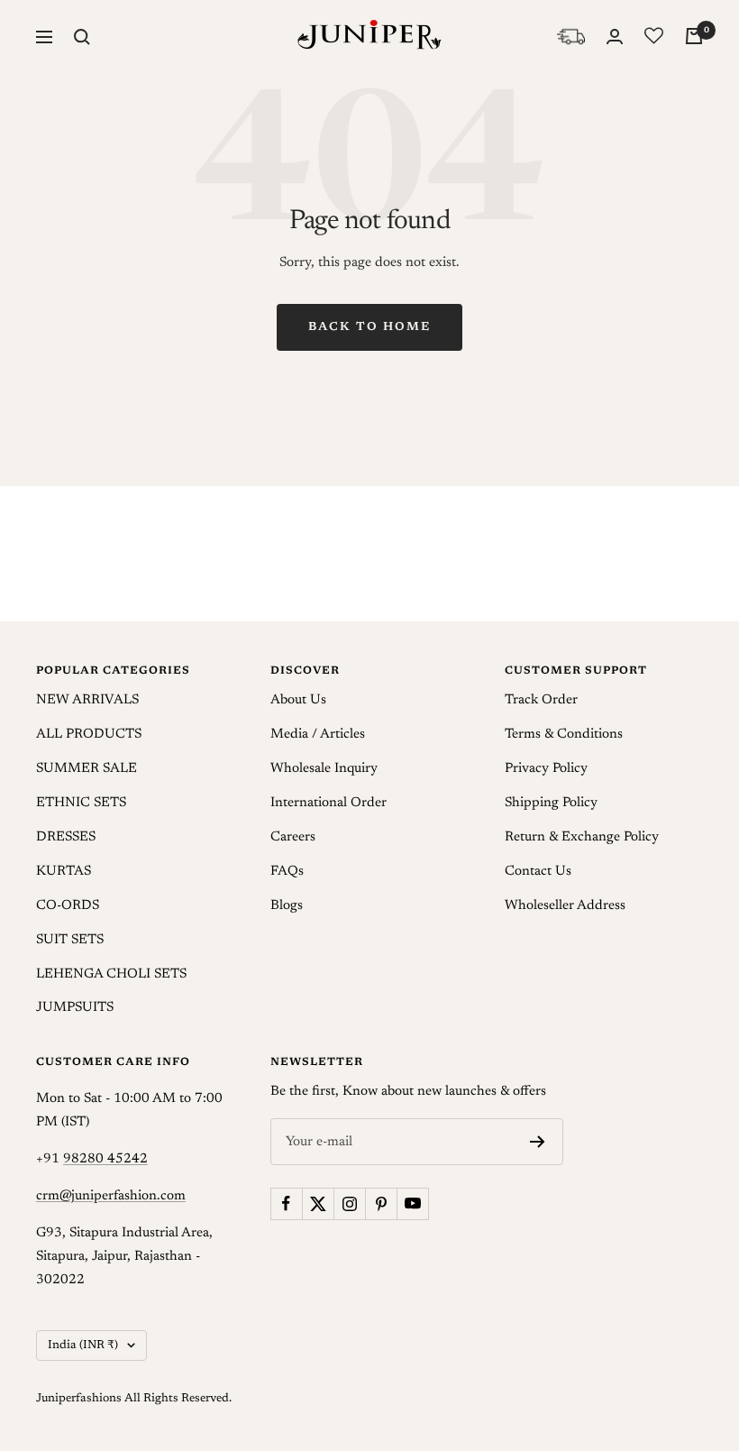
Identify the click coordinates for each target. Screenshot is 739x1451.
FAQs (287, 871)
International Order (328, 803)
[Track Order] (571, 37)
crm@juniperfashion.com (111, 1196)
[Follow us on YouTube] (412, 1203)
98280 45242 (105, 1159)
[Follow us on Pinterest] (381, 1203)
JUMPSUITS (75, 1008)
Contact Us (538, 871)
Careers (292, 837)
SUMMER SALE (86, 769)
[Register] (537, 1141)
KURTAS (63, 871)
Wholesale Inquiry (324, 769)
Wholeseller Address (565, 906)
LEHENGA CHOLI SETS (111, 974)
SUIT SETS (70, 940)
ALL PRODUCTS (88, 734)
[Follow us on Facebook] (286, 1203)
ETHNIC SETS (81, 803)
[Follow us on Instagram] (349, 1203)
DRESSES (66, 837)
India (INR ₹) (83, 1345)
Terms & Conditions (564, 734)
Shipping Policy (551, 803)
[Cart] (694, 36)
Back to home (369, 327)
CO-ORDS (67, 906)
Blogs (286, 906)
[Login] (615, 36)
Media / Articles (317, 734)
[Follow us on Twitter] (317, 1203)
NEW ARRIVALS (87, 700)
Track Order (541, 700)
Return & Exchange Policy (582, 837)
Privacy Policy (546, 769)
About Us (298, 700)
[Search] (82, 37)
